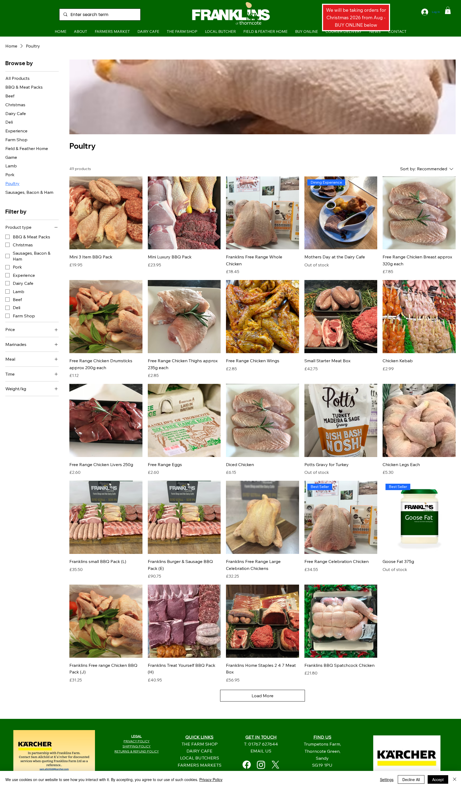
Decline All (411, 779)
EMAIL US (261, 751)
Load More (262, 695)
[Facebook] (246, 764)
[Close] (454, 779)
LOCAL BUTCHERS (199, 758)
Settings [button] (387, 779)
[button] (448, 10)
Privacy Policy (210, 779)
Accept (438, 779)
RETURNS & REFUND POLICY (136, 751)
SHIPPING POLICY (136, 746)
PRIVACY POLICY (136, 741)
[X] (275, 764)
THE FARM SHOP (199, 744)
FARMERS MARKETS (199, 765)
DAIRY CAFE (199, 751)
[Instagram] (261, 764)
